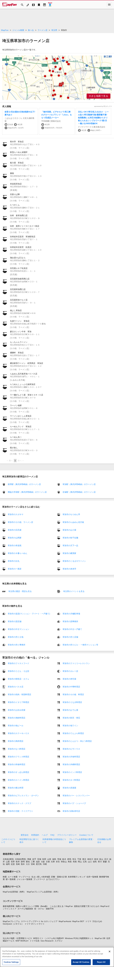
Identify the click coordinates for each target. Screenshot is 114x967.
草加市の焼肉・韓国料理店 (19, 694)
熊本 (23, 864)
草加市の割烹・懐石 (71, 718)
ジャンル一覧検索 (24, 879)
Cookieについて (86, 835)
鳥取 (70, 862)
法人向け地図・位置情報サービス (17, 938)
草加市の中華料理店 (71, 687)
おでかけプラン (53, 879)
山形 (49, 859)
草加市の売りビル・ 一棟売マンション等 (80, 645)
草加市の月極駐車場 (71, 614)
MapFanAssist (65, 921)
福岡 (8, 864)
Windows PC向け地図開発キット (79, 938)
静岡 (23, 862)
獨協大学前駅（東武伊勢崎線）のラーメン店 (27, 492)
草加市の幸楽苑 (14, 545)
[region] (57, 78)
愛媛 (105, 862)
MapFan (4, 30)
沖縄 (45, 864)
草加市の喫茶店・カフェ (18, 679)
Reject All (101, 962)
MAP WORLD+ (22, 941)
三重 (33, 862)
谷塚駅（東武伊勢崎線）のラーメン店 (79, 492)
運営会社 (25, 835)
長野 (13, 862)
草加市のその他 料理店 (73, 694)
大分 (28, 864)
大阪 (43, 862)
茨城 (59, 859)
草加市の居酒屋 (69, 788)
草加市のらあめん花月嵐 (73, 522)
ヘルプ (45, 835)
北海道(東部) (8, 859)
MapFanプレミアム (11, 921)
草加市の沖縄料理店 (71, 764)
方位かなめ (97, 921)
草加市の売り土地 (15, 637)
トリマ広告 (34, 941)
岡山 (80, 862)
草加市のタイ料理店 (71, 780)
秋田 (44, 859)
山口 (90, 862)
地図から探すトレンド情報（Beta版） (32, 906)
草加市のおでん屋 (70, 710)
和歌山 (64, 862)
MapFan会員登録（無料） (14, 892)
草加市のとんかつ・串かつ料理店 (77, 741)
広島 (85, 862)
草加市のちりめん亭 (71, 514)
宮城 (39, 859)
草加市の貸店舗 (14, 621)
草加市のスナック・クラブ (19, 803)
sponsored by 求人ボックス (103, 106)
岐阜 (18, 862)
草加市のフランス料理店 (18, 757)
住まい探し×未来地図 (40, 877)
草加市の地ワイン (70, 725)
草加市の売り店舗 (70, 637)
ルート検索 (13, 877)
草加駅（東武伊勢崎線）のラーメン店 (79, 484)
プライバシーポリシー (67, 835)
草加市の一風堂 (14, 569)
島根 (75, 862)
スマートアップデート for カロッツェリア (39, 921)
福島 (54, 859)
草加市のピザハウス (71, 749)
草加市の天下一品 (70, 545)
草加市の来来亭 (69, 569)
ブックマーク (39, 879)
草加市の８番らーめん (17, 553)
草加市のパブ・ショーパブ (74, 803)
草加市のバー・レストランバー (76, 795)
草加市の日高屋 (14, 530)
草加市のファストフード (18, 663)
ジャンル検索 (18, 30)
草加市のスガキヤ (15, 514)
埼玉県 (54, 30)
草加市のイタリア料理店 (18, 702)
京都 (48, 862)
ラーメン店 (42, 30)
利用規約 (35, 835)
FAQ (52, 835)
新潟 (96, 859)
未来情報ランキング (76, 877)
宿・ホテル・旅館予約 (44, 909)
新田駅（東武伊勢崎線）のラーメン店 (24, 484)
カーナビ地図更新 (25, 909)
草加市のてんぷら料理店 (73, 733)
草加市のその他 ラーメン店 (20, 522)
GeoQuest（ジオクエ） (13, 924)
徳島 (95, 862)
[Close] (109, 951)
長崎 (18, 864)
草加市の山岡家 (14, 538)
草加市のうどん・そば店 (18, 671)
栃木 (64, 859)
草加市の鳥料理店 (15, 741)
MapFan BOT (78, 921)
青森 (29, 859)
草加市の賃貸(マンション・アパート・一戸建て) (29, 614)
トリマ (88, 921)
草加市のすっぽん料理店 (18, 772)
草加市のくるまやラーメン (74, 561)
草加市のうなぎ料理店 (72, 702)
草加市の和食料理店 (16, 764)
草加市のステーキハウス (18, 733)
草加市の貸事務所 (70, 621)
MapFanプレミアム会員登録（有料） (43, 892)
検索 (5, 877)
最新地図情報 (8, 906)
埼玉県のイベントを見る (74, 591)
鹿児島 (39, 864)
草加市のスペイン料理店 (18, 780)
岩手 (34, 859)
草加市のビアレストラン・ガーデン (23, 795)
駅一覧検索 (11, 879)
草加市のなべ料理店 (16, 749)
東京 (84, 859)
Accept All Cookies (81, 962)
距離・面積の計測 (59, 877)
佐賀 (13, 864)
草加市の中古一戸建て (72, 629)
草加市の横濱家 (69, 553)
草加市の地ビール (15, 725)
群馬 (69, 859)
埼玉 (74, 859)
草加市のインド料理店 (72, 772)
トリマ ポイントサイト (35, 924)
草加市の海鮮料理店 (16, 718)
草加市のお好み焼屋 (16, 710)
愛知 (28, 862)
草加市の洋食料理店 (71, 757)
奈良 (58, 862)
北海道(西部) (20, 859)
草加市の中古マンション (18, 629)
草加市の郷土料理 (15, 788)
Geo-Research (47, 941)
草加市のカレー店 (70, 671)
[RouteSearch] (28, 4)
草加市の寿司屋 (69, 679)
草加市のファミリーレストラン (76, 663)
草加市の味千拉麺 (70, 538)
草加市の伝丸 (13, 561)
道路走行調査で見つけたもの (86, 906)
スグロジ (58, 941)
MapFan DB (100, 938)
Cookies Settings (11, 962)
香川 (100, 862)
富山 (101, 859)
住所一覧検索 (92, 877)
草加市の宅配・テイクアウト (20, 811)
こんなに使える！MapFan (61, 906)
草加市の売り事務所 (16, 645)
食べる (31, 30)
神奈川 (90, 859)
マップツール (24, 877)
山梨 (8, 862)
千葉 (79, 859)
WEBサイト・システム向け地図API (48, 938)
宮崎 (33, 864)
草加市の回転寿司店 (71, 811)
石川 (106, 859)
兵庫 (53, 862)
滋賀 (38, 862)
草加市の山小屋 (69, 530)
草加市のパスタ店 (15, 687)
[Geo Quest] (50, 4)
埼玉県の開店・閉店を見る (20, 591)
